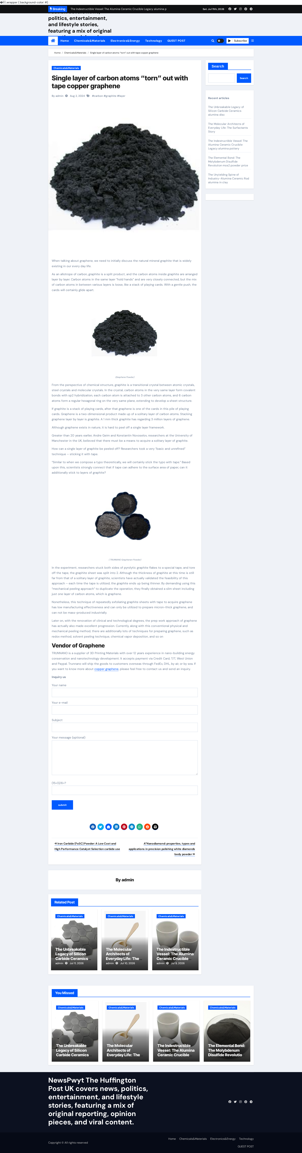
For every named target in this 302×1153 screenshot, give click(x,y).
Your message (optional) (68, 737)
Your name (59, 685)
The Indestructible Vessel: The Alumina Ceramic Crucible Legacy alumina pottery (175, 958)
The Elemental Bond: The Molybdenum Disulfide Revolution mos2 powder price (228, 161)
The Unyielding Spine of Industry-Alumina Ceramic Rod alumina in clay (228, 178)
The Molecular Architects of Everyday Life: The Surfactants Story (122, 956)
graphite (111, 96)
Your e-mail (60, 702)
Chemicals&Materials (89, 41)
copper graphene (106, 669)
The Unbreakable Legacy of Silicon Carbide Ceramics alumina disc (71, 956)
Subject (57, 720)
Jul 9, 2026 (178, 963)
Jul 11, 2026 (77, 963)
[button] (252, 40)
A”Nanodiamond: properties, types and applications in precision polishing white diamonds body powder (162, 849)
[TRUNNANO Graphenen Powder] (125, 518)
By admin (57, 96)
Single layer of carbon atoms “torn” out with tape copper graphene (120, 82)
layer (122, 96)
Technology (153, 41)
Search (218, 66)
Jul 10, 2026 (127, 963)
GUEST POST (176, 41)
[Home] (53, 40)
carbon (98, 96)
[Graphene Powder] (125, 336)
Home (64, 41)
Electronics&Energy (125, 41)
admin (128, 879)
